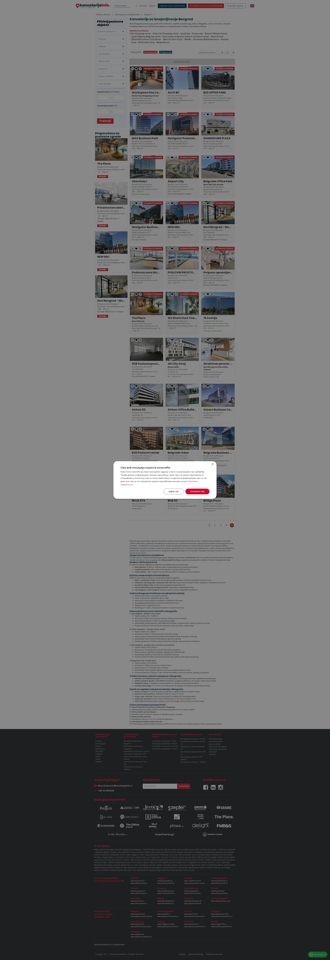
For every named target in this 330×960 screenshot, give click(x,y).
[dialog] (165, 480)
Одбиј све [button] (173, 491)
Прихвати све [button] (197, 491)
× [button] (212, 464)
